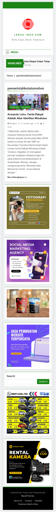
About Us (18, 501)
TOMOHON (14, 107)
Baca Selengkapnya (16, 177)
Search (11, 376)
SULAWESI (26, 107)
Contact (28, 501)
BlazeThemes (27, 496)
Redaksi (13, 123)
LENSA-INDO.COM (28, 35)
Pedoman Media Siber (28, 504)
